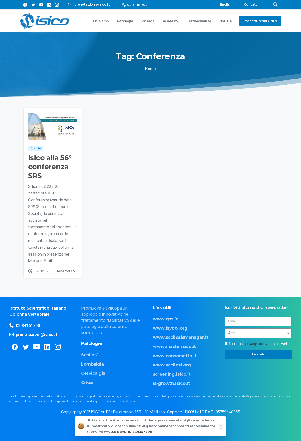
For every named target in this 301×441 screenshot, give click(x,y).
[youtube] (41, 5)
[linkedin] (49, 5)
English (226, 5)
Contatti (251, 5)
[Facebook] (25, 5)
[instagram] (57, 5)
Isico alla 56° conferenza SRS (49, 167)
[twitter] (33, 5)
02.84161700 (137, 4)
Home (150, 68)
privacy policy (256, 344)
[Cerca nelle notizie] (275, 4)
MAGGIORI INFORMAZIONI (131, 432)
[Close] (221, 426)
